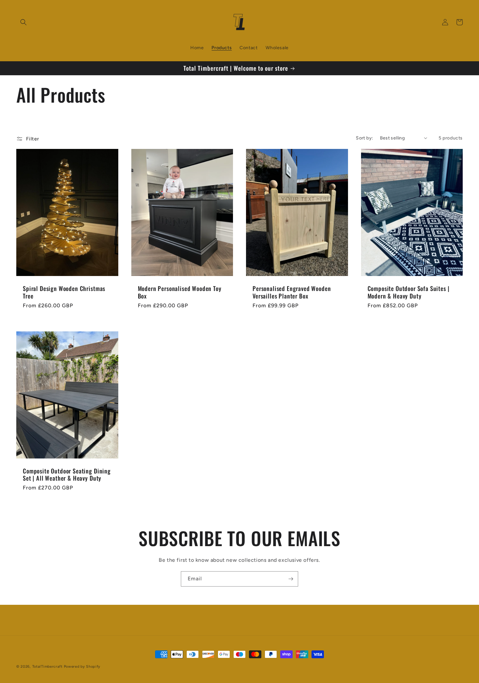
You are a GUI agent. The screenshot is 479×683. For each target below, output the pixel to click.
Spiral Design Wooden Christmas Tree (64, 292)
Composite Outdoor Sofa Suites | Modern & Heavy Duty (409, 292)
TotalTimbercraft (48, 666)
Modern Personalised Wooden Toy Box (180, 292)
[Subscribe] (290, 579)
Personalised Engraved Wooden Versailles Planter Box (292, 292)
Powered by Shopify (82, 666)
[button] (23, 22)
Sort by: (364, 138)
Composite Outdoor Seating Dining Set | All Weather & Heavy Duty (67, 474)
